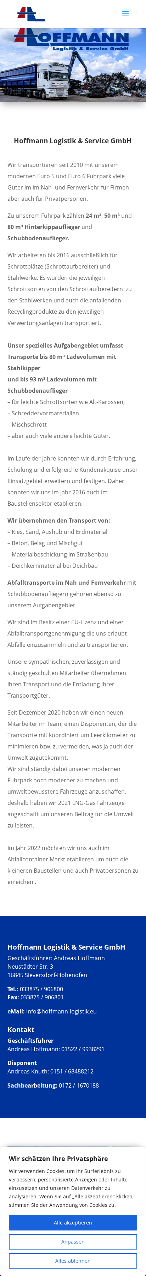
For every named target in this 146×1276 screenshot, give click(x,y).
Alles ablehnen (73, 1260)
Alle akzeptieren (73, 1222)
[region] (73, 1211)
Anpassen (73, 1241)
